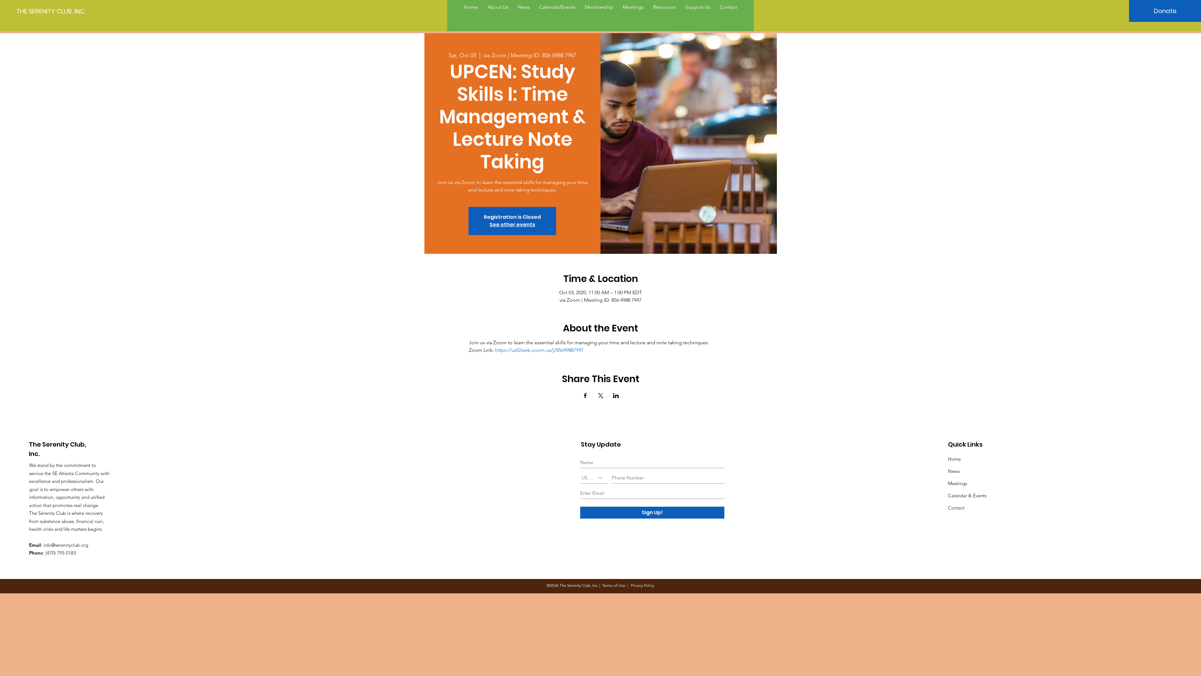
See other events (512, 224)
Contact (956, 508)
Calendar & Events (967, 496)
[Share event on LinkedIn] (616, 395)
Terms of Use (613, 585)
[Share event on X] (601, 395)
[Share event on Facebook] (585, 395)
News (954, 471)
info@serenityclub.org (65, 545)
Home (954, 459)
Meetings (957, 483)
